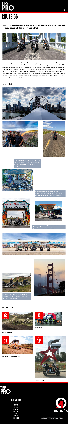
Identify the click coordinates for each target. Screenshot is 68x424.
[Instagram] (19, 400)
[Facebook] (12, 400)
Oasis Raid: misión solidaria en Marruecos (11, 356)
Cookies (16, 416)
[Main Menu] (64, 10)
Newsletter (16, 418)
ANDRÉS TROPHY (38, 328)
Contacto (16, 407)
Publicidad (15, 411)
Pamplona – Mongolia (39, 380)
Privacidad (15, 409)
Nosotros (16, 405)
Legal (16, 413)
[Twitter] (16, 400)
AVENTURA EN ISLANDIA (7, 332)
